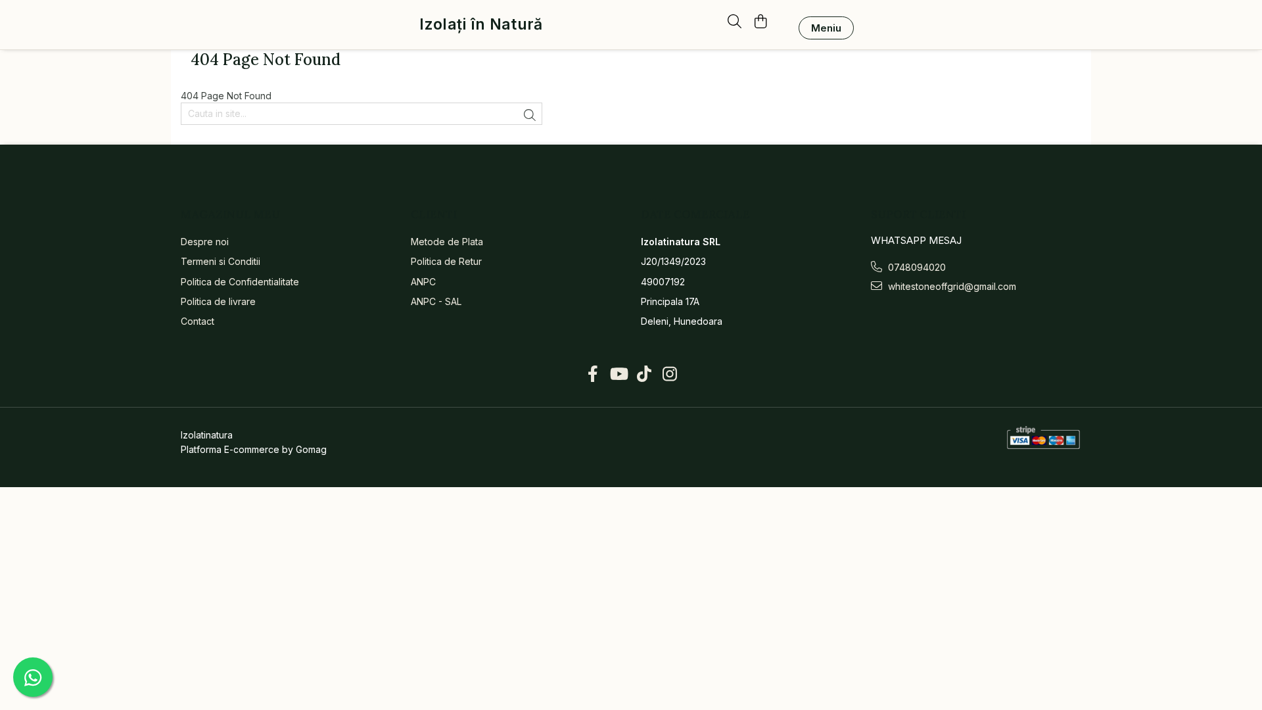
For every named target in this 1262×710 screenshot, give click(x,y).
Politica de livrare (218, 301)
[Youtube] (618, 374)
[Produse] (826, 27)
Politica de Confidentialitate (240, 281)
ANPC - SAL (436, 301)
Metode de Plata (447, 241)
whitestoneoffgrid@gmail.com (950, 286)
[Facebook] (592, 374)
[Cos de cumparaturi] (760, 22)
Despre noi (205, 241)
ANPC (423, 281)
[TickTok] (643, 374)
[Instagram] (669, 374)
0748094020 (915, 267)
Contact (197, 321)
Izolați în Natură (480, 24)
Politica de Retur (446, 261)
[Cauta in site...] (734, 22)
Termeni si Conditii (220, 261)
